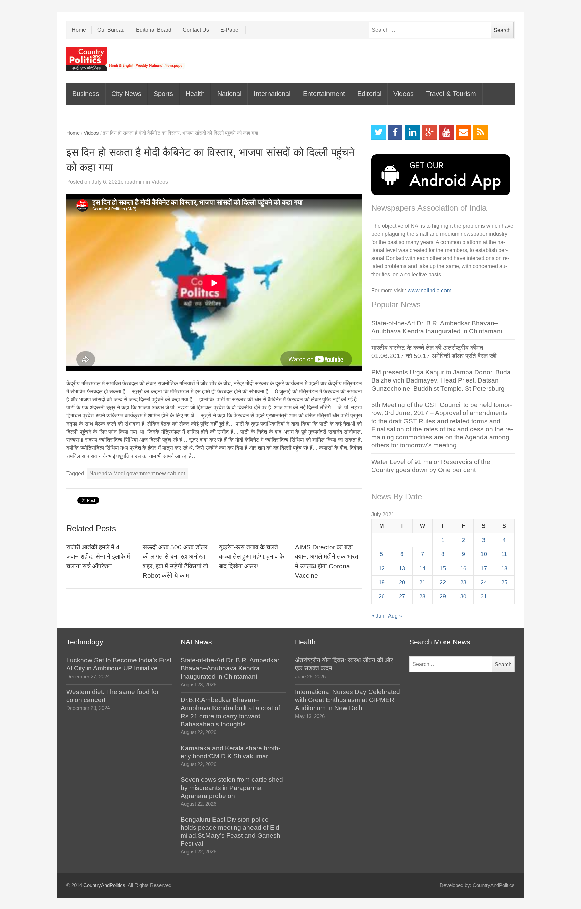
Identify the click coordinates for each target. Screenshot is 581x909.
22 (443, 582)
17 (484, 568)
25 (504, 582)
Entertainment (324, 93)
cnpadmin (132, 182)
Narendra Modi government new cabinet (137, 473)
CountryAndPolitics (104, 885)
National (229, 93)
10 (484, 554)
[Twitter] (378, 132)
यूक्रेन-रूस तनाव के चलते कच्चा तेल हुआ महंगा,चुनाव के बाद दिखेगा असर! (251, 557)
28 (422, 596)
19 (382, 582)
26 (382, 596)
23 (463, 582)
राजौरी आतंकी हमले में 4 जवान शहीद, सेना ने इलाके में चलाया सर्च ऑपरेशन (98, 557)
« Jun (377, 616)
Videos (403, 93)
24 (484, 582)
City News (126, 93)
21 (422, 582)
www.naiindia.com (429, 290)
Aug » (395, 616)
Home (79, 30)
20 (402, 582)
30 (463, 596)
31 (484, 596)
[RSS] (480, 132)
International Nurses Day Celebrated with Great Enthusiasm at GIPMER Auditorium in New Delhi (347, 700)
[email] (463, 132)
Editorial (369, 93)
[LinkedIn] (412, 132)
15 (443, 568)
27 (402, 596)
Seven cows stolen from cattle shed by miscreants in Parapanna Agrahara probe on (232, 787)
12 (382, 568)
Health (195, 93)
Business (85, 93)
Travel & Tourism (451, 93)
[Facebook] (395, 132)
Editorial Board (153, 30)
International (272, 93)
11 (504, 554)
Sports (163, 93)
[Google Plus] (429, 132)
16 (463, 568)
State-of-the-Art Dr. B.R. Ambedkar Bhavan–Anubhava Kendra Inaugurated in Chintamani (230, 668)
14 (422, 568)
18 (504, 568)
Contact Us (196, 30)
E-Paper (230, 30)
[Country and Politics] (125, 59)
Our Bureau (111, 30)
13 (402, 568)
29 (443, 596)
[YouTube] (446, 132)
